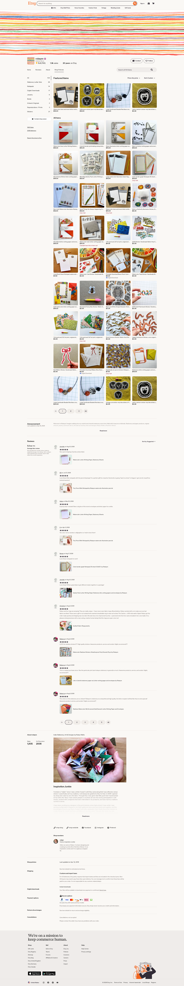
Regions (153, 982)
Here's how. (102, 890)
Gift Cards (128, 8)
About (48, 70)
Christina (62, 606)
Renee (62, 553)
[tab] (39, 78)
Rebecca (62, 639)
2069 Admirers (31, 130)
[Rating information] (37, 63)
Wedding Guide (115, 8)
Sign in (142, 3)
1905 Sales (30, 127)
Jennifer (62, 446)
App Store (34, 973)
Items (29, 70)
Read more (103, 431)
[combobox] (85, 3)
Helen (61, 501)
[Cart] (153, 3)
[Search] (135, 3)
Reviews (38, 70)
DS (60, 472)
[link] (55, 411)
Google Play (48, 973)
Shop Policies (59, 70)
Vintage (103, 8)
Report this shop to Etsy (34, 138)
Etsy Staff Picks (65, 8)
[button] (137, 61)
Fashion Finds (93, 8)
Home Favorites (79, 8)
